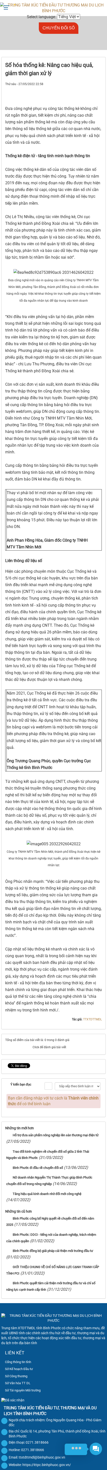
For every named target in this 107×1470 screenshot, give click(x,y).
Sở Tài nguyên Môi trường (23, 1390)
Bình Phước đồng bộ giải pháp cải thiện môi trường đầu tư (53, 1251)
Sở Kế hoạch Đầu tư (19, 1369)
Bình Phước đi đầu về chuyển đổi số (38, 1168)
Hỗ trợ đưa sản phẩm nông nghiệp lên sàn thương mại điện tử (56, 1135)
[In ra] (89, 89)
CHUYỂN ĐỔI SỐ (59, 28)
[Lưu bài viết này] (98, 89)
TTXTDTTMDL (92, 1019)
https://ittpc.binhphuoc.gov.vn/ (46, 1465)
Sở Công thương (16, 1376)
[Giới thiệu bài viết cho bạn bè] (80, 89)
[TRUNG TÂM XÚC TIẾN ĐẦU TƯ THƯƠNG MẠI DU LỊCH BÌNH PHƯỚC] (53, 7)
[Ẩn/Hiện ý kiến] (48, 1086)
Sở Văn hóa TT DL (17, 1383)
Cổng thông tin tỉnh (18, 1362)
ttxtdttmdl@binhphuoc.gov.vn (42, 1457)
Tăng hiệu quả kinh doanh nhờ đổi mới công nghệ (47, 1194)
